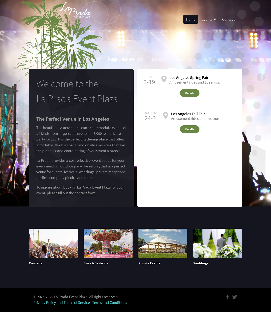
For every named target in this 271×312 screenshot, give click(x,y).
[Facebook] (227, 297)
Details (189, 93)
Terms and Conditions (109, 302)
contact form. (85, 193)
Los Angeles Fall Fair (188, 113)
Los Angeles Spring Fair (189, 77)
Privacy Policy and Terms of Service (61, 302)
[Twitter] (235, 297)
